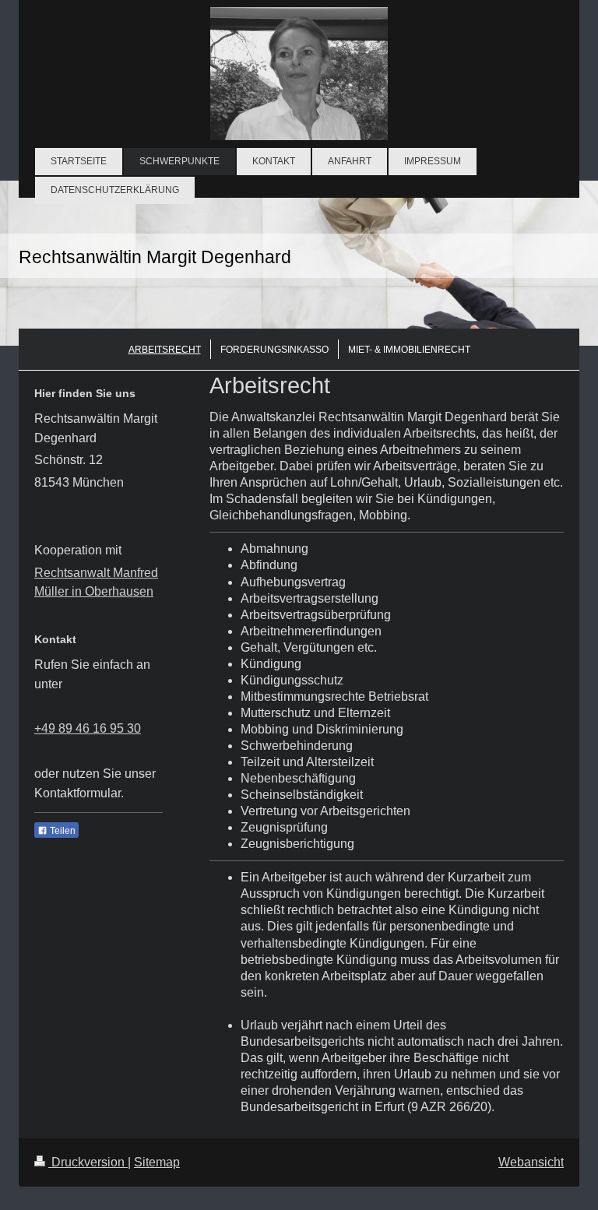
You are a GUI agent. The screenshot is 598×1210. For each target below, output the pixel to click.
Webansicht (531, 1162)
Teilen (61, 830)
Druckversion (88, 1162)
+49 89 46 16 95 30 (87, 728)
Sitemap (157, 1162)
